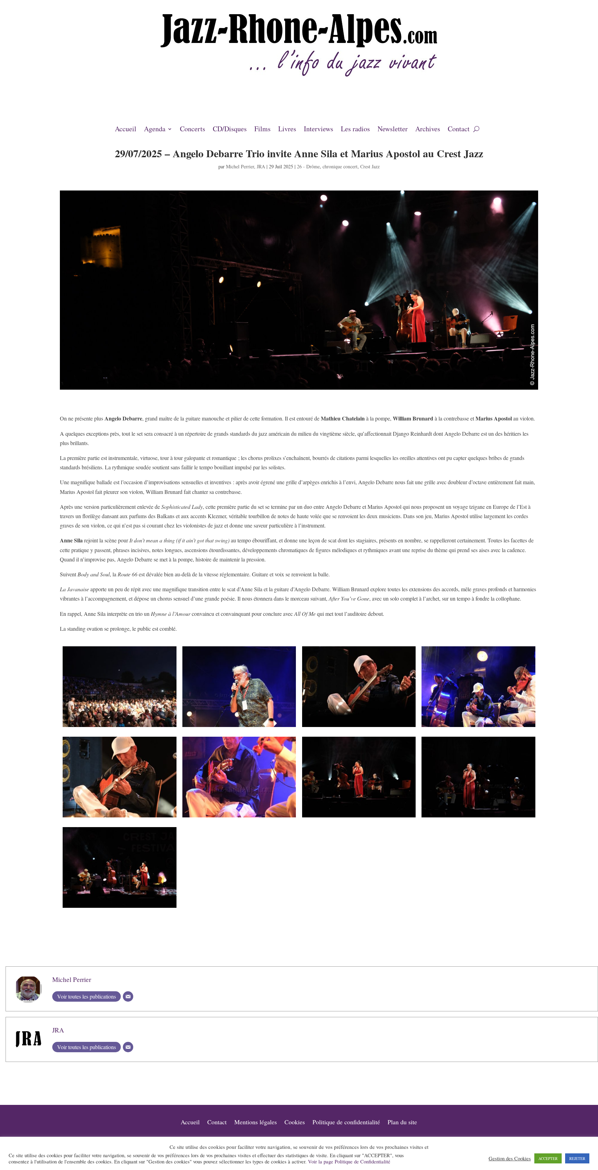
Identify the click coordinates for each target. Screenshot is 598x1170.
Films (262, 129)
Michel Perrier (240, 166)
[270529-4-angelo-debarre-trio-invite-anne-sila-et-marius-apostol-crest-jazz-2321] (478, 817)
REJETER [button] (577, 1158)
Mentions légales (255, 1122)
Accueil (125, 129)
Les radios (355, 129)
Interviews (318, 129)
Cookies (294, 1122)
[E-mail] (128, 996)
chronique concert (340, 166)
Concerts (192, 129)
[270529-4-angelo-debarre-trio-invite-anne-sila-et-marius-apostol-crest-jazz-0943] (119, 726)
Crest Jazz (370, 166)
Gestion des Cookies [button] (510, 1158)
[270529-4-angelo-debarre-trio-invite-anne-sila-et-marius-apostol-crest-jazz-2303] (119, 817)
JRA (261, 166)
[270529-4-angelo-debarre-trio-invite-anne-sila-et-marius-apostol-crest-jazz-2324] (359, 817)
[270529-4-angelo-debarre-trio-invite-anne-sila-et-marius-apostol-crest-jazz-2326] (119, 907)
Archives (427, 129)
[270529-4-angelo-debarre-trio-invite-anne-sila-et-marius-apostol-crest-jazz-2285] (478, 726)
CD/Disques (230, 129)
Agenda (154, 129)
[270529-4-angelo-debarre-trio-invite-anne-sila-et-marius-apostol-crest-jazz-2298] (359, 726)
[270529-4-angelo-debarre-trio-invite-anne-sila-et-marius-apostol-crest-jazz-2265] (239, 726)
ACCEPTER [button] (548, 1158)
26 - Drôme (308, 166)
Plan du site (402, 1122)
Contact (459, 129)
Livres (287, 129)
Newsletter (393, 129)
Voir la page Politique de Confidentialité (349, 1161)
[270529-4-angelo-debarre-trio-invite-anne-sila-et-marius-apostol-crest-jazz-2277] (239, 817)
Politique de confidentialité (346, 1122)
